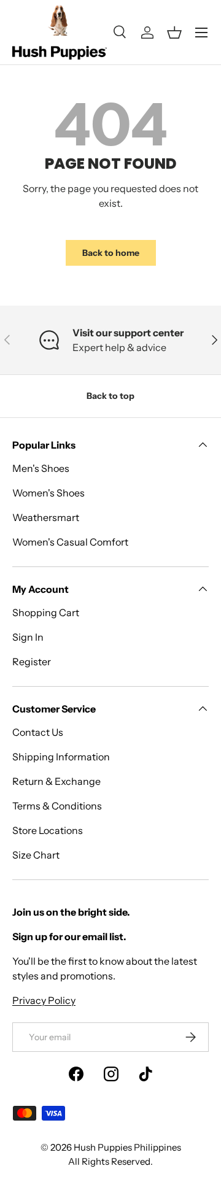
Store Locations (47, 830)
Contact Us (37, 732)
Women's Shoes (48, 493)
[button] (174, 32)
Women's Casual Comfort (70, 542)
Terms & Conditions (57, 806)
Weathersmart (45, 517)
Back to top (110, 395)
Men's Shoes (40, 468)
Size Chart (36, 855)
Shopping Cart (45, 612)
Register (31, 661)
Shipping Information (61, 757)
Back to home (110, 252)
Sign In (28, 637)
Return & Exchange (56, 781)
